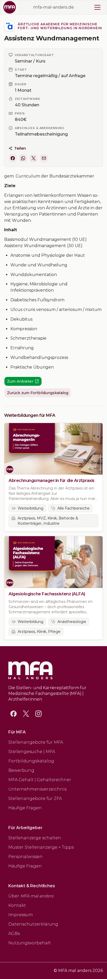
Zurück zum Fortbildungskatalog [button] (37, 392)
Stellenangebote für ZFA (35, 798)
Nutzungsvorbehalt (29, 942)
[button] (13, 158)
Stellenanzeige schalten (34, 837)
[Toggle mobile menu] (97, 7)
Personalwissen (25, 856)
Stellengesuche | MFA (31, 751)
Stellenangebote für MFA (35, 742)
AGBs (14, 933)
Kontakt (17, 905)
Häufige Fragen (25, 807)
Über (31, 896)
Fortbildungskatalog (31, 760)
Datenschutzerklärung (33, 924)
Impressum (20, 914)
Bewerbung (21, 770)
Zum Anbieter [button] (20, 381)
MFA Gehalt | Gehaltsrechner (39, 779)
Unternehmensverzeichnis (37, 789)
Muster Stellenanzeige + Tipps (41, 847)
